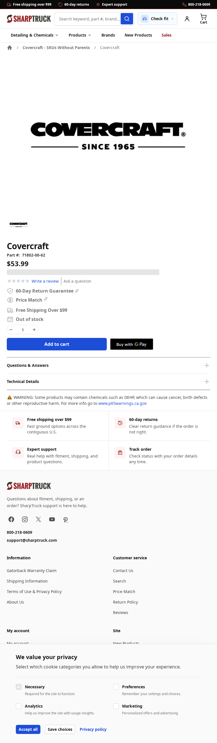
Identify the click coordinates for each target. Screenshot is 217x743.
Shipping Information (27, 581)
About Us (15, 602)
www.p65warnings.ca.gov (122, 403)
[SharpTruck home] (29, 18)
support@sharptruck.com (32, 540)
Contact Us (123, 570)
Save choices (60, 729)
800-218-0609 (19, 532)
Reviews (120, 612)
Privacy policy (93, 729)
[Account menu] (187, 18)
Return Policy (125, 602)
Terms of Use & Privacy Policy (34, 591)
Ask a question (77, 281)
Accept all (28, 729)
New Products (138, 35)
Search (119, 581)
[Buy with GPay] (131, 344)
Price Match (124, 591)
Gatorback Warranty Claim (32, 570)
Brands (108, 35)
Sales (167, 35)
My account (18, 643)
